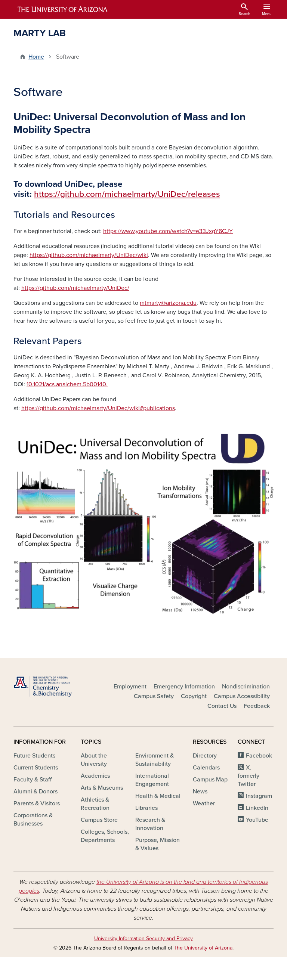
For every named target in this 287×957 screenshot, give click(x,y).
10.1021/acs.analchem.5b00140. (67, 384)
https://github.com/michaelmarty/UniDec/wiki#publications (98, 408)
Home (36, 57)
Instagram (259, 796)
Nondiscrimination (246, 686)
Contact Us (222, 706)
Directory (205, 755)
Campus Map (210, 779)
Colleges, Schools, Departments (105, 836)
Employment (130, 686)
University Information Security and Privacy (143, 938)
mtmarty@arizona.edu (168, 303)
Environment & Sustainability (154, 760)
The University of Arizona (203, 948)
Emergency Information (184, 686)
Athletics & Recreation (95, 804)
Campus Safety (154, 696)
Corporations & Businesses (33, 819)
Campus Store (99, 820)
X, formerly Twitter (248, 776)
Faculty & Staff (32, 779)
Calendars (206, 767)
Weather (204, 803)
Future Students (34, 755)
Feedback (257, 706)
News (200, 791)
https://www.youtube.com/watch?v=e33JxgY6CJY (168, 231)
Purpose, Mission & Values (157, 844)
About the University (94, 760)
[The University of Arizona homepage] (63, 9)
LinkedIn (257, 808)
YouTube (257, 820)
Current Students (35, 767)
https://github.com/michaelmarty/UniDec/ (75, 288)
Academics (95, 776)
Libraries (146, 808)
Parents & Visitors (36, 803)
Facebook (259, 755)
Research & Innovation (150, 824)
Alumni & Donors (35, 791)
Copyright (194, 696)
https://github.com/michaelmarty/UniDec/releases (127, 194)
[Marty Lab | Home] (53, 686)
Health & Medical (157, 796)
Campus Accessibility (242, 696)
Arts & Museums (102, 788)
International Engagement (152, 780)
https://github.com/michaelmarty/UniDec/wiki (89, 255)
